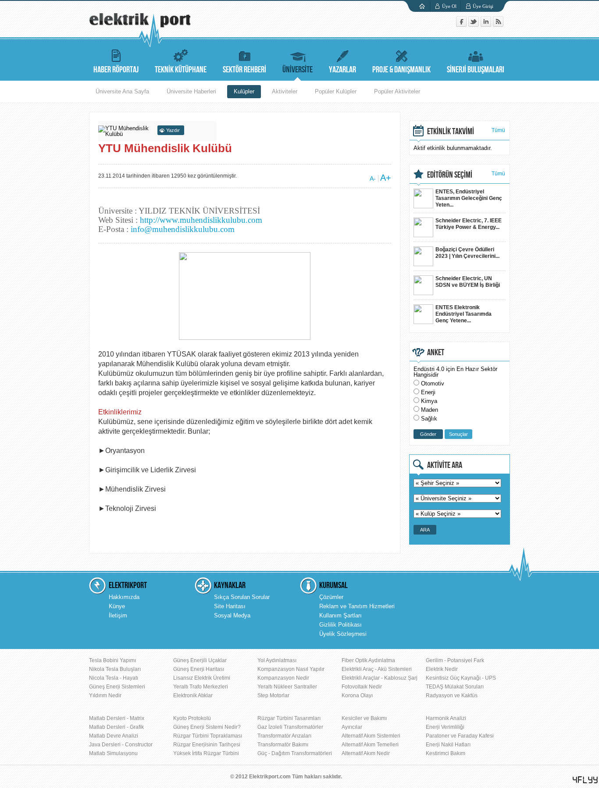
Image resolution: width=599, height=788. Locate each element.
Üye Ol (449, 6)
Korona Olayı (357, 695)
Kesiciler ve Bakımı (364, 718)
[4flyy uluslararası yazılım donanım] (585, 780)
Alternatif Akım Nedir (366, 753)
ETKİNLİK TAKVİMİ (450, 131)
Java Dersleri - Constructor (121, 744)
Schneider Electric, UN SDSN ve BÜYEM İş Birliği (467, 281)
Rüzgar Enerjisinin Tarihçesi (206, 744)
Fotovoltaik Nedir (362, 686)
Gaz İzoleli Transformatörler (290, 727)
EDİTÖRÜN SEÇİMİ (449, 175)
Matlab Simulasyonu (113, 753)
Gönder (428, 434)
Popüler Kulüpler (336, 91)
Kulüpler (244, 91)
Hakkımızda (124, 597)
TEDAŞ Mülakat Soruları (455, 686)
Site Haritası (230, 606)
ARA (425, 529)
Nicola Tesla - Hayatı (113, 678)
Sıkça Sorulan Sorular (242, 597)
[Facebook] (462, 24)
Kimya (429, 401)
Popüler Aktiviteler (397, 91)
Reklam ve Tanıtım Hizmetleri (357, 606)
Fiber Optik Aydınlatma (368, 660)
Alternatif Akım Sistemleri (371, 735)
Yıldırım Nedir (105, 695)
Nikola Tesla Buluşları (115, 669)
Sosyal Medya (232, 615)
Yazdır (173, 130)
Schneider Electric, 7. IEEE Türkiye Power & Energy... (468, 224)
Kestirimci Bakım (445, 753)
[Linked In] (487, 24)
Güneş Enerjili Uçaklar (200, 660)
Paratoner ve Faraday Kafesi (460, 735)
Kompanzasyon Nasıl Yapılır (290, 669)
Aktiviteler (284, 91)
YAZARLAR (342, 69)
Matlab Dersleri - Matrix (116, 718)
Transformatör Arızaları (284, 735)
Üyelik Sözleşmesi (343, 634)
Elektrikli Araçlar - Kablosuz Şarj (379, 678)
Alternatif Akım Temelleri (370, 744)
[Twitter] (474, 24)
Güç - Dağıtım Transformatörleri (294, 753)
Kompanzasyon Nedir (283, 678)
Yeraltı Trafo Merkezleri (200, 686)
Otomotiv (432, 383)
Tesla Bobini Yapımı (112, 660)
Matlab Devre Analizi (113, 735)
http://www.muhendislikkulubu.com (201, 220)
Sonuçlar (458, 434)
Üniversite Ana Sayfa (122, 91)
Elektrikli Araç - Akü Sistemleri (377, 669)
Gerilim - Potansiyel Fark (455, 660)
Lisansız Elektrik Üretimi (201, 678)
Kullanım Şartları (340, 615)
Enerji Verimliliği (445, 727)
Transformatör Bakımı (282, 744)
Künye (117, 606)
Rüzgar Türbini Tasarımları (289, 718)
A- (373, 178)
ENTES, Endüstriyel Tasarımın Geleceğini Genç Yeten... (468, 198)
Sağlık (429, 418)
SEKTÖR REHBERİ (244, 69)
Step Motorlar (273, 695)
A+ (385, 177)
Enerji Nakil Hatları (448, 744)
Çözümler (331, 597)
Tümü (498, 130)
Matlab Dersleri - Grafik (116, 727)
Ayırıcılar (352, 727)
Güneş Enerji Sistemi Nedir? (207, 727)
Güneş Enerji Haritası (198, 669)
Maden (429, 409)
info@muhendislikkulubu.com (183, 229)
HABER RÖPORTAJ (116, 69)
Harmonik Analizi (446, 718)
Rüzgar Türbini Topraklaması (207, 735)
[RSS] (498, 24)
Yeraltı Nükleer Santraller (287, 686)
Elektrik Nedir (442, 669)
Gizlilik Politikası (340, 625)
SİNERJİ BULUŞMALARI (475, 69)
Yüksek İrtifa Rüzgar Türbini (206, 753)
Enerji (428, 392)
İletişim (118, 615)
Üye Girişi (483, 6)
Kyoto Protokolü (192, 718)
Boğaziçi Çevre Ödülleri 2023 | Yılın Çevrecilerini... (467, 252)
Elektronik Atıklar (193, 695)
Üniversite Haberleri (191, 91)
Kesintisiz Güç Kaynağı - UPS (461, 678)
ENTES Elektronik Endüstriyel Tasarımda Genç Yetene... (463, 314)
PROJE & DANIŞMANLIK (401, 69)
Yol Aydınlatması (276, 660)
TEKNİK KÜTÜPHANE (181, 69)
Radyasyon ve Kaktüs (452, 695)
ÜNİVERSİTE (297, 69)
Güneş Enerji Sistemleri (117, 686)
